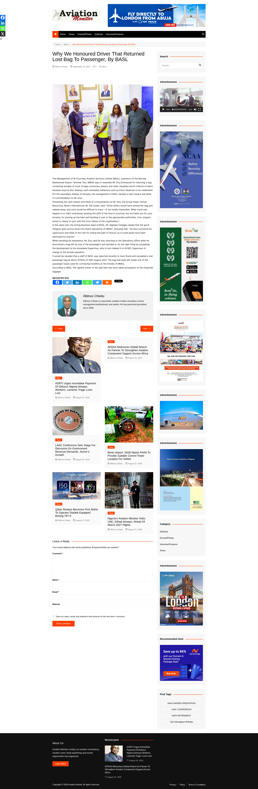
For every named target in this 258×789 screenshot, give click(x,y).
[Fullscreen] (199, 109)
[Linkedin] (77, 282)
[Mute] (195, 109)
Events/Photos (85, 34)
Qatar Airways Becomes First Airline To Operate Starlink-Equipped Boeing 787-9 (76, 512)
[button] (181, 100)
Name (55, 580)
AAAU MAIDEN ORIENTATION (181, 703)
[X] (2, 33)
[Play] (163, 109)
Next (145, 328)
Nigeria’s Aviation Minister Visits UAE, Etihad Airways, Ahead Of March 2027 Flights (126, 521)
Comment (57, 553)
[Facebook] (57, 282)
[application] (181, 100)
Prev (60, 328)
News (71, 34)
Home (63, 34)
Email (55, 592)
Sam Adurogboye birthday (181, 722)
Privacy (173, 785)
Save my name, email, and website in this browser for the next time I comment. (90, 616)
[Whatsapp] (87, 282)
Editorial (99, 34)
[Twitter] (67, 282)
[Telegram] (97, 282)
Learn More (60, 764)
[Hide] (1, 39)
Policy (182, 785)
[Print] (107, 282)
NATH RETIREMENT (181, 715)
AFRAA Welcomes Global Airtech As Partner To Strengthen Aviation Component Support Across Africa (128, 350)
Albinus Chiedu (61, 67)
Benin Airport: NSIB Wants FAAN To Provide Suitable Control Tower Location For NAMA (129, 455)
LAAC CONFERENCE (181, 709)
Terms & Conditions (197, 785)
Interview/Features (114, 34)
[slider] (179, 109)
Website (56, 604)
